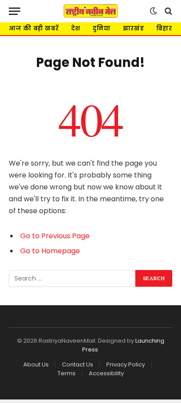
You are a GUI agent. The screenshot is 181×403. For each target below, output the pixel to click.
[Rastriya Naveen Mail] (91, 11)
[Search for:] (72, 278)
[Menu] (14, 11)
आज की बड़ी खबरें (34, 28)
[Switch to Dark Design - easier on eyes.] (153, 11)
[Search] (167, 11)
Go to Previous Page (55, 236)
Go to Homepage (50, 251)
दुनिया (102, 28)
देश (75, 28)
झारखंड (134, 28)
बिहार (164, 28)
